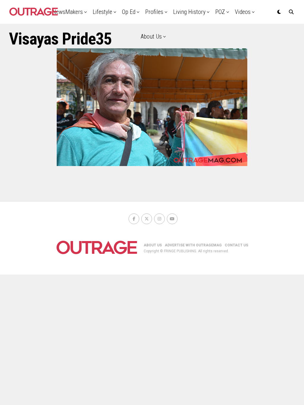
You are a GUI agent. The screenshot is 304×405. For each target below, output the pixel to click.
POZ (220, 11)
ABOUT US (153, 245)
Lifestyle (102, 11)
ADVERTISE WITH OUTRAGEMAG (193, 245)
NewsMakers (67, 11)
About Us (151, 36)
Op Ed (128, 11)
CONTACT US (236, 245)
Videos (243, 11)
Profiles (154, 11)
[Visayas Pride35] (152, 164)
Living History (189, 11)
